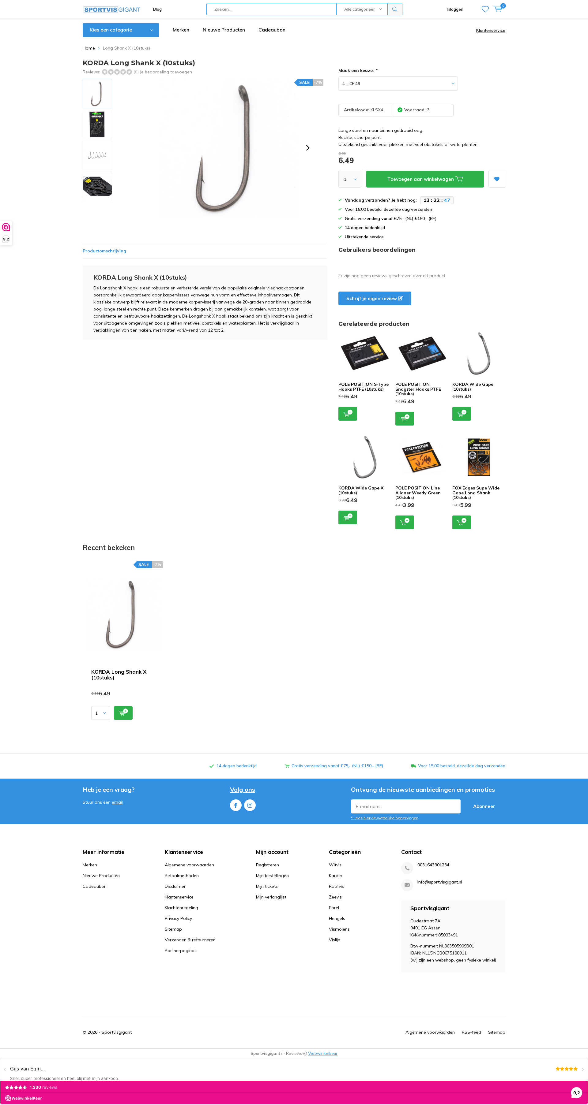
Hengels (337, 918)
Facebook (236, 805)
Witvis (335, 865)
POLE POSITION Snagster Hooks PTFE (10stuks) (418, 388)
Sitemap (173, 929)
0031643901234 (433, 865)
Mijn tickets (267, 886)
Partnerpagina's (181, 950)
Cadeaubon (271, 30)
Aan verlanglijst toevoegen (496, 179)
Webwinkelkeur (322, 1053)
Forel (334, 907)
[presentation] (307, 147)
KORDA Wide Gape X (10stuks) (360, 490)
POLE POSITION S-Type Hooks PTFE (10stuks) (363, 386)
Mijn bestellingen (272, 875)
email (117, 802)
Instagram (250, 805)
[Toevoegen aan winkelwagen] (123, 713)
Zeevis (335, 897)
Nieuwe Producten (224, 30)
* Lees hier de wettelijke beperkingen (384, 818)
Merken (181, 30)
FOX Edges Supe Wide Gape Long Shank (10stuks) (475, 492)
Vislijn (334, 940)
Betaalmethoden (182, 875)
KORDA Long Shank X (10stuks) (118, 674)
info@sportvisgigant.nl (439, 882)
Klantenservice (490, 30)
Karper (335, 875)
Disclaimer (175, 886)
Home (89, 48)
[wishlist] (485, 9)
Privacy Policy (178, 918)
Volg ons (242, 789)
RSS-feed (471, 1032)
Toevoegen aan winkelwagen (347, 414)
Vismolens (339, 929)
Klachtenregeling (181, 907)
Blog (157, 9)
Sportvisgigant (117, 1032)
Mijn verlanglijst (271, 897)
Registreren (267, 865)
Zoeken (395, 9)
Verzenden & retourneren (190, 940)
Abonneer (484, 806)
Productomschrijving (104, 251)
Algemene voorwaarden (189, 865)
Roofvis (336, 886)
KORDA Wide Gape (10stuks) (472, 386)
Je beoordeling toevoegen (166, 72)
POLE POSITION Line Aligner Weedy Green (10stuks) (418, 492)
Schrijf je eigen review (372, 298)
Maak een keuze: (357, 70)
